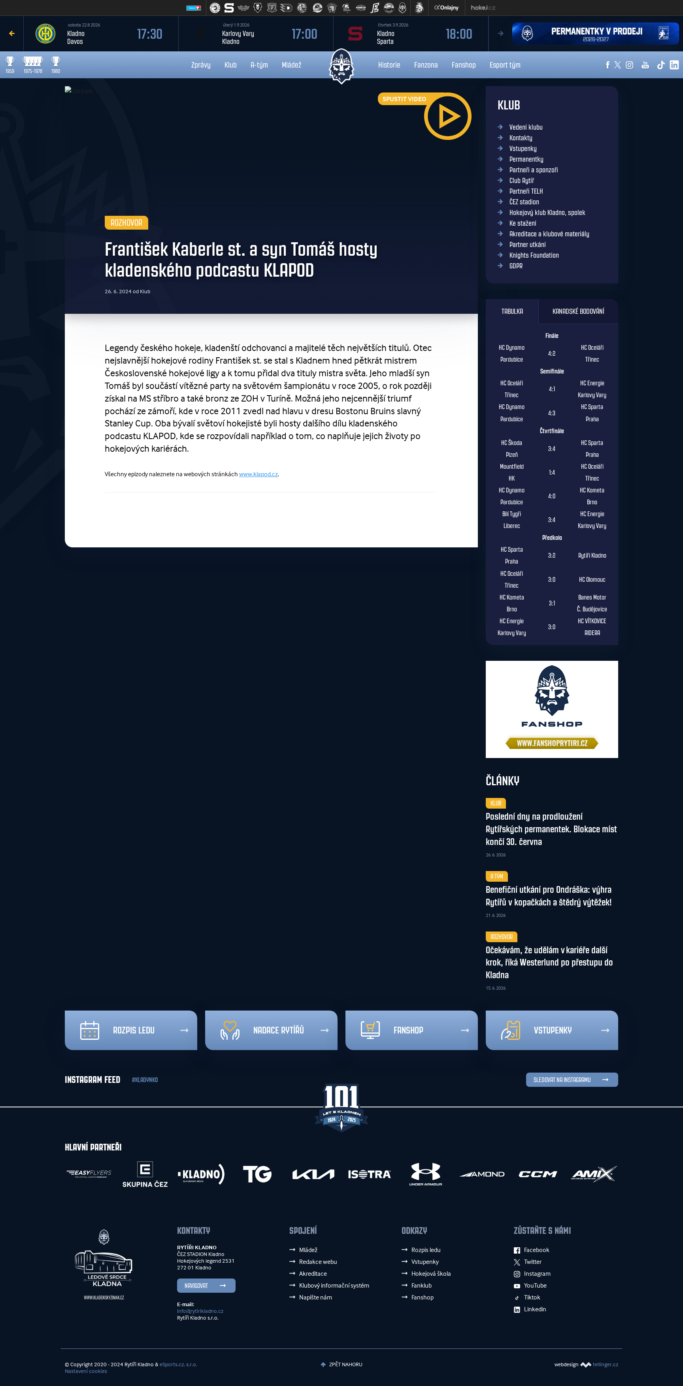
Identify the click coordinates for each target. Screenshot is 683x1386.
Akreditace (313, 1273)
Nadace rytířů (278, 1030)
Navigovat (196, 1285)
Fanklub (421, 1285)
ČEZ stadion (524, 202)
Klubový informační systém (334, 1285)
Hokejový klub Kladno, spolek (547, 213)
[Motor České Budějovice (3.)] (243, 8)
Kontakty (520, 138)
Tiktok (532, 1297)
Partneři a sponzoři (533, 170)
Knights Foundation (534, 255)
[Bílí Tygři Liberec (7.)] (302, 8)
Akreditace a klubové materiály (549, 234)
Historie (389, 64)
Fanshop (464, 64)
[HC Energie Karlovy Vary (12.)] (375, 8)
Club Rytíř (521, 181)
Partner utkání (527, 245)
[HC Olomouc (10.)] (346, 8)
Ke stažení (522, 223)
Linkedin (535, 1309)
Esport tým (505, 64)
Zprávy (201, 64)
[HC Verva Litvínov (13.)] (389, 8)
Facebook (536, 1250)
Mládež (291, 64)
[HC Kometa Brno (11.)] (360, 8)
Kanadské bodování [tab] (578, 311)
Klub (231, 64)
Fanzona (426, 64)
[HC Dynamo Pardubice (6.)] (286, 8)
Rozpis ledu (134, 1030)
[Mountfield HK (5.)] (272, 8)
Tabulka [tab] (512, 311)
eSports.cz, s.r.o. (178, 1364)
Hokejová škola (431, 1273)
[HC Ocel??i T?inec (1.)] (215, 8)
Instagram (537, 1273)
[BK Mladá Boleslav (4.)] (258, 8)
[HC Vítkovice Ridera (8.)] (318, 8)
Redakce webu (318, 1261)
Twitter (532, 1261)
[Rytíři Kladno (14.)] (402, 8)
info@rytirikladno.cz (200, 1310)
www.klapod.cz (258, 474)
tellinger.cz (605, 1364)
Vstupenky (523, 149)
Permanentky (526, 159)
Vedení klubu (526, 127)
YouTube (535, 1285)
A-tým (259, 64)
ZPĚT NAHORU (345, 1364)
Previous (12, 33)
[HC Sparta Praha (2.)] (229, 8)
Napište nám (315, 1297)
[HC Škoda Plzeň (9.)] (332, 8)
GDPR (516, 266)
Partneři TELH (526, 191)
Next (500, 33)
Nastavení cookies (86, 1370)
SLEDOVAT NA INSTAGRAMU (562, 1080)
